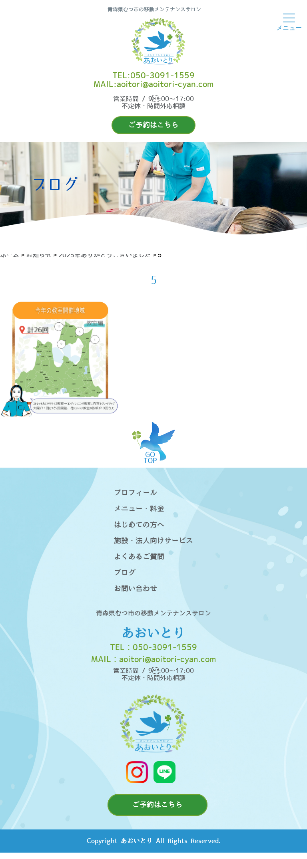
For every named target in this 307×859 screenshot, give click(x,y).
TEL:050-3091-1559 (153, 75)
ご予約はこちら (153, 125)
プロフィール (135, 493)
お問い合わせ (135, 589)
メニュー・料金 (139, 509)
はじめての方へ (139, 525)
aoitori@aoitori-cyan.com (167, 659)
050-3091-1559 (165, 647)
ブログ (125, 573)
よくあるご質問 (139, 557)
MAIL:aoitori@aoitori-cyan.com (153, 84)
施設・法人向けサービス (153, 541)
